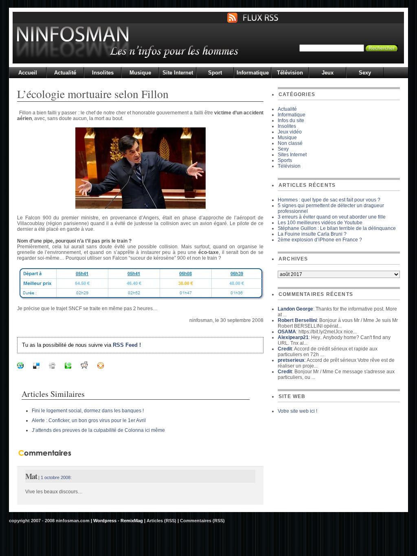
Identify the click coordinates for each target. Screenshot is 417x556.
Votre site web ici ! (297, 411)
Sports (285, 160)
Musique (140, 73)
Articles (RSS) (161, 520)
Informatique (253, 73)
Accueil (27, 73)
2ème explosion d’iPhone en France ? (320, 240)
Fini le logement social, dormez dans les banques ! (88, 411)
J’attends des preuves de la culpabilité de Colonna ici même (98, 430)
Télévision (290, 73)
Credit (285, 349)
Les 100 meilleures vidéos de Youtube (320, 222)
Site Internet (177, 73)
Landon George (295, 309)
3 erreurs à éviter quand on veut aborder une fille (332, 217)
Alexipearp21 (293, 337)
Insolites (103, 73)
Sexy (365, 73)
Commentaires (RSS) (202, 520)
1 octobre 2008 (55, 477)
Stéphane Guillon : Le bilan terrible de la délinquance (337, 228)
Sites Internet (292, 155)
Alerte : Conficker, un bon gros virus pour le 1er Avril (89, 420)
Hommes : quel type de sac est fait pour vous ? (329, 200)
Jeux (328, 73)
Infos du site (291, 120)
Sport (215, 73)
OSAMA (287, 332)
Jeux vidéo (290, 132)
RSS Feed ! (127, 345)
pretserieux (291, 360)
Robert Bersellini (297, 320)
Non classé (290, 143)
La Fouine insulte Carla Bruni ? (312, 234)
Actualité (65, 73)
